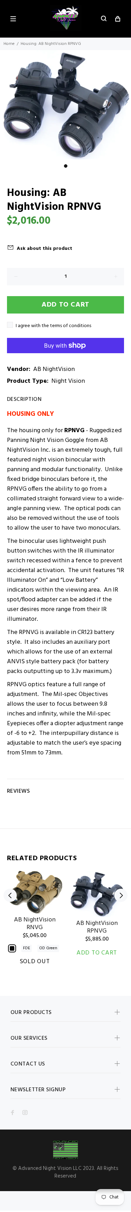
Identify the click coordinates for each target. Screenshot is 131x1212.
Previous (10, 895)
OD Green (48, 948)
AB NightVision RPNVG (97, 927)
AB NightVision (54, 369)
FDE (26, 948)
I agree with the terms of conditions (53, 326)
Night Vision (68, 381)
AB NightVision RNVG (35, 924)
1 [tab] (65, 166)
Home (9, 43)
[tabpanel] (65, 104)
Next (121, 895)
